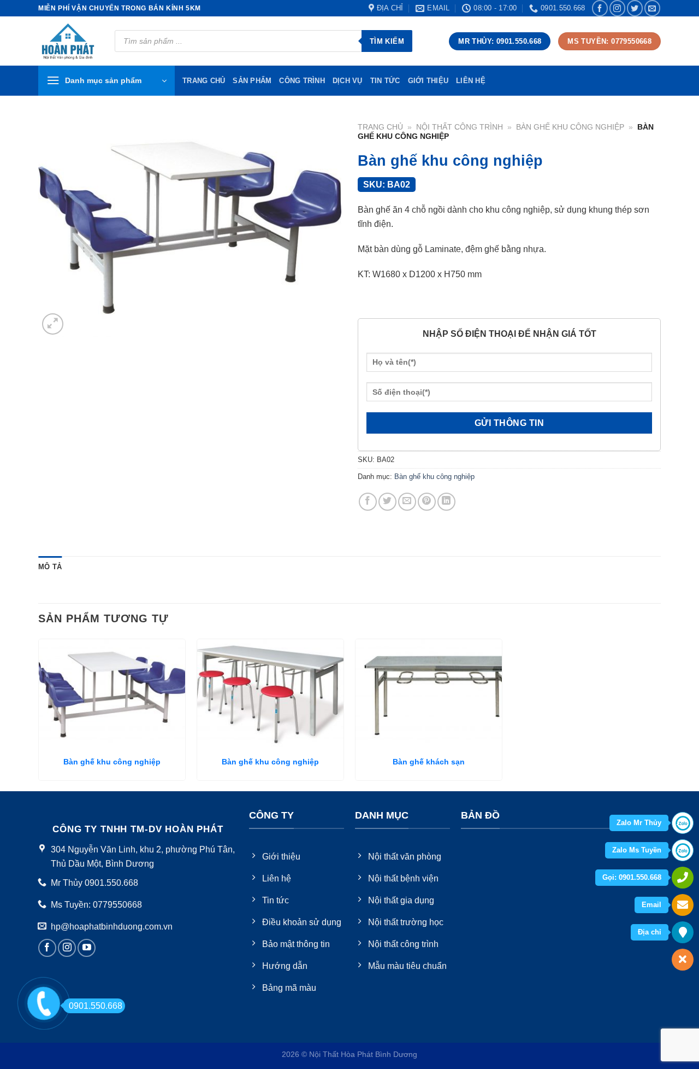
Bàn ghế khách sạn (429, 761)
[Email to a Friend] (407, 502)
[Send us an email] (652, 8)
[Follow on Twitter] (635, 8)
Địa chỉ (649, 932)
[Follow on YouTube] (87, 948)
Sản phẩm (252, 81)
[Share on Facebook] (368, 502)
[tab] (50, 567)
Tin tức (385, 81)
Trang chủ (380, 127)
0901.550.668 (95, 1005)
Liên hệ (470, 81)
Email (651, 905)
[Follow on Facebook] (600, 8)
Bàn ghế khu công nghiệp (570, 127)
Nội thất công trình (459, 127)
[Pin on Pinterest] (427, 502)
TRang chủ (203, 81)
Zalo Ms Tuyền (636, 850)
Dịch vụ (348, 81)
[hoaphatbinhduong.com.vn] (68, 41)
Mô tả (50, 567)
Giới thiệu (428, 81)
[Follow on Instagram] (617, 8)
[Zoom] (52, 324)
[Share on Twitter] (387, 502)
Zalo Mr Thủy (639, 823)
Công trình (302, 81)
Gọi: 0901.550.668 (631, 877)
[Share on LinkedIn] (446, 502)
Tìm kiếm (387, 41)
